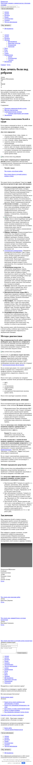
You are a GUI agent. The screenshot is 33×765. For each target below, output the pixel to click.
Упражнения (12, 45)
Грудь (6, 51)
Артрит (6, 13)
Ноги (6, 48)
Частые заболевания (7, 8)
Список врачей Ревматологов (13, 729)
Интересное (8, 61)
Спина (6, 53)
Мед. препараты (5, 25)
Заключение (8, 115)
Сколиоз (7, 20)
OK (23, 763)
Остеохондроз (8, 18)
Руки (6, 50)
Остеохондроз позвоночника (13, 250)
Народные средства (14, 43)
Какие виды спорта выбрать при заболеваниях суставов (14, 702)
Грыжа (6, 17)
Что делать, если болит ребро (13, 171)
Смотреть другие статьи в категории (12, 715)
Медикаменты (8, 28)
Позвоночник (8, 55)
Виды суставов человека (12, 710)
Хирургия (11, 46)
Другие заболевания (10, 22)
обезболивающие (6, 449)
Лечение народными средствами (18, 113)
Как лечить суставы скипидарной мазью (17, 708)
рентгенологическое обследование (13, 365)
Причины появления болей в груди (15, 108)
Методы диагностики (11, 110)
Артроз (6, 12)
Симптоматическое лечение (13, 112)
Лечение (7, 40)
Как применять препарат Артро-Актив (16, 712)
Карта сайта (8, 728)
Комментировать (22, 653)
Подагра (7, 15)
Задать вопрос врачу (7, 697)
